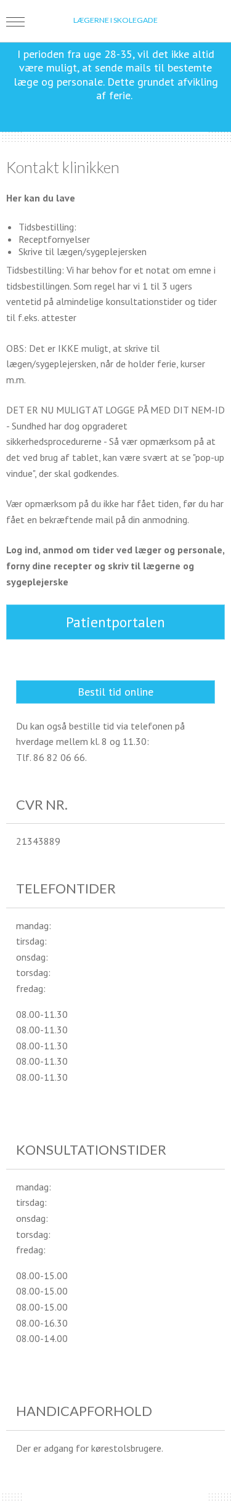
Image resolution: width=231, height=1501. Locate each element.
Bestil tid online (115, 692)
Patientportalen (115, 622)
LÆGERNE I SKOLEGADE (115, 20)
